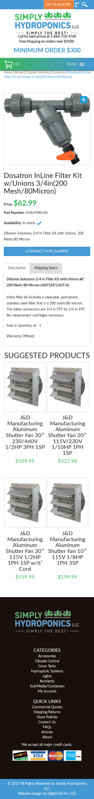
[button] (72, 64)
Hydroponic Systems (47, 671)
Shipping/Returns (47, 712)
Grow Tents (47, 666)
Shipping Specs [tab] (46, 268)
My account (47, 691)
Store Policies (47, 717)
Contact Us (47, 722)
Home (8, 72)
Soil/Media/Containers (47, 686)
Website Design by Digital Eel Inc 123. (47, 793)
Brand (19, 72)
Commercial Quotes (47, 707)
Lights (47, 676)
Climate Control (47, 661)
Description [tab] (17, 268)
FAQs (47, 727)
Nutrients (47, 681)
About (47, 737)
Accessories (47, 656)
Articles (47, 732)
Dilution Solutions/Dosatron (45, 72)
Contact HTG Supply (47, 251)
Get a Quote (58, 5)
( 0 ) (16, 64)
